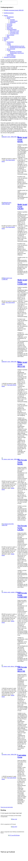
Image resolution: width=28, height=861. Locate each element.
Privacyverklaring (11, 55)
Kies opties (8, 160)
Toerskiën (12, 19)
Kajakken (9, 26)
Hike (8, 36)
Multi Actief (10, 28)
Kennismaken (10, 42)
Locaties (9, 44)
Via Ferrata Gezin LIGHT (22, 528)
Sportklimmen (10, 17)
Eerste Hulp (7, 37)
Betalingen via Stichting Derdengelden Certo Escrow (17, 52)
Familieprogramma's (9, 13)
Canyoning (9, 23)
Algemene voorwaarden (10, 57)
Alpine (8, 18)
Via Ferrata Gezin (14, 33)
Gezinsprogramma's (12, 29)
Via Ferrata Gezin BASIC (22, 462)
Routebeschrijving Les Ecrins (17, 46)
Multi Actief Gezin (14, 30)
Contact (9, 43)
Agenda (6, 39)
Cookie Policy (10, 54)
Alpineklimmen (14, 21)
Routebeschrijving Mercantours (17, 47)
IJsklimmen (13, 22)
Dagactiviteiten (10, 35)
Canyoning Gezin (14, 32)
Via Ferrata (9, 25)
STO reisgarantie (11, 48)
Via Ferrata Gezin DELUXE (22, 669)
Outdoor (6, 15)
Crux (5, 40)
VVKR (8, 50)
